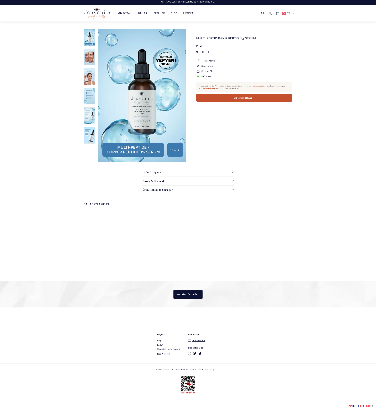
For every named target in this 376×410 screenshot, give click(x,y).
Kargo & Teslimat (153, 180)
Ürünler (141, 13)
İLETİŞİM (188, 13)
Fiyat (199, 46)
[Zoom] (142, 95)
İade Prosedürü (163, 354)
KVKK (160, 345)
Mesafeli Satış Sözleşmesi (168, 349)
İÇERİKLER (159, 13)
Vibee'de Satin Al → (244, 98)
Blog (174, 13)
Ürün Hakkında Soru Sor (157, 189)
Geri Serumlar (190, 294)
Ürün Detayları (151, 172)
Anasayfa (124, 13)
